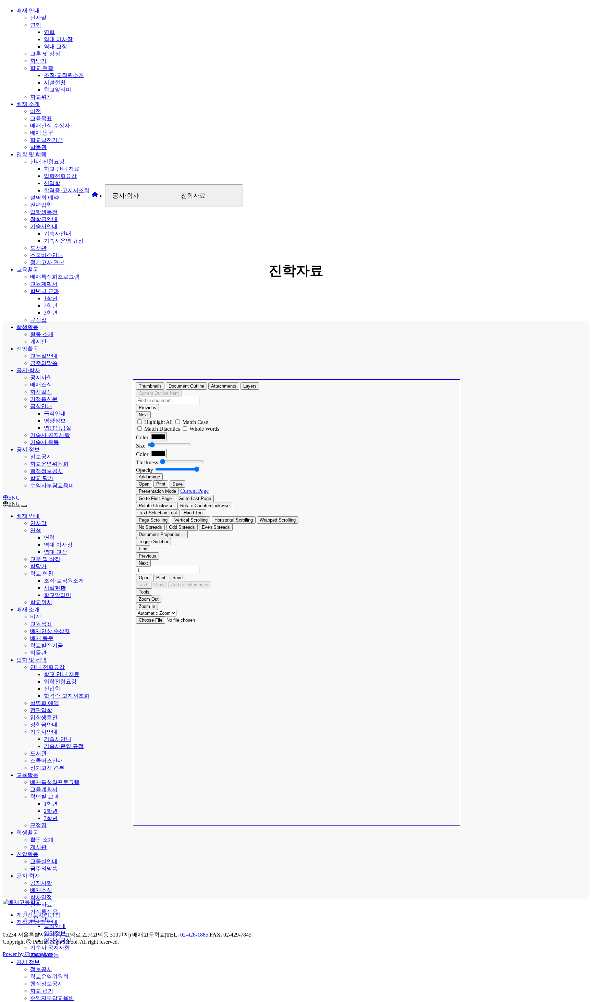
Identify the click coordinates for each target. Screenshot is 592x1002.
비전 (35, 111)
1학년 (51, 298)
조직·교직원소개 (64, 75)
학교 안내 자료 (61, 169)
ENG (14, 498)
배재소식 (41, 385)
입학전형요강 (60, 176)
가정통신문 (44, 399)
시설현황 (55, 82)
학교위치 (41, 97)
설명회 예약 (44, 197)
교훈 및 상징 (45, 54)
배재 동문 (41, 133)
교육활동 (27, 269)
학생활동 (27, 327)
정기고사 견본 (47, 262)
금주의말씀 (44, 363)
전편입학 (41, 205)
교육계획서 (44, 284)
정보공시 (41, 457)
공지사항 (41, 377)
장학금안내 (44, 219)
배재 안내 (28, 10)
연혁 (35, 25)
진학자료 (41, 904)
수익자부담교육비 (52, 485)
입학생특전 (44, 212)
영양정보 (55, 421)
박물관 (38, 147)
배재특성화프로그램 (54, 277)
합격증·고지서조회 (66, 190)
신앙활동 (27, 349)
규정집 (38, 320)
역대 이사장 (58, 39)
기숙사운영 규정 (64, 241)
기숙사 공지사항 (50, 435)
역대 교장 (55, 46)
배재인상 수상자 (50, 126)
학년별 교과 (44, 291)
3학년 (51, 313)
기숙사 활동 (44, 442)
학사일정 (41, 392)
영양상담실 (57, 428)
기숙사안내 (44, 226)
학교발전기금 (46, 140)
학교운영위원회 (49, 464)
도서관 (38, 248)
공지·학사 (28, 370)
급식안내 (41, 406)
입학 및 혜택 (31, 154)
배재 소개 (28, 104)
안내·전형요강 (47, 161)
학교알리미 (57, 90)
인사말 (38, 18)
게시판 (38, 341)
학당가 (38, 61)
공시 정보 (28, 449)
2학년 (51, 305)
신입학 (52, 183)
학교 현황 (41, 68)
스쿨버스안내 (46, 255)
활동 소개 (41, 334)
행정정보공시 (46, 471)
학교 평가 (41, 478)
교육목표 (41, 118)
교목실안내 (44, 356)
